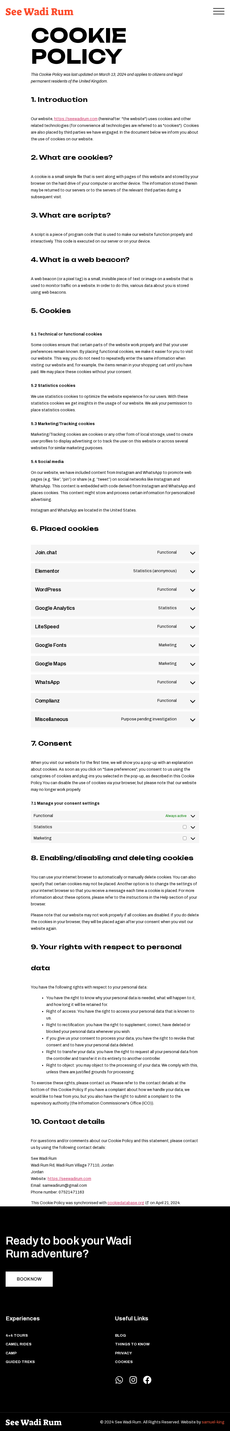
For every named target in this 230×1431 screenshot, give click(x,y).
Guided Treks (20, 1362)
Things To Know (132, 1344)
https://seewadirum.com (76, 119)
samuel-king (213, 1422)
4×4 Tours (17, 1336)
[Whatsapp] (119, 1380)
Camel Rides (18, 1344)
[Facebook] (147, 1380)
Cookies (124, 1362)
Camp (11, 1353)
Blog (120, 1336)
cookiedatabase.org (125, 1203)
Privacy (123, 1353)
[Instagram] (133, 1380)
